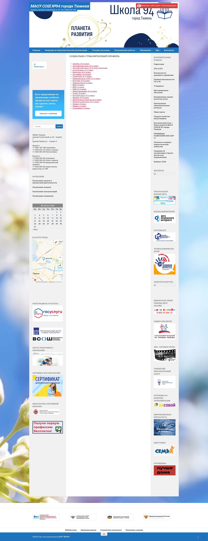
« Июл (35, 229)
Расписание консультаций (44, 191)
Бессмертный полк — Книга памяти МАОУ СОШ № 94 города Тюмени (163, 126)
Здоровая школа (88, 530)
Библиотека (71, 530)
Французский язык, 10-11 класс (86, 102)
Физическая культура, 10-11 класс (87, 100)
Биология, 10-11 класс (82, 72)
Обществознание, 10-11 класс (85, 91)
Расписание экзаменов (42, 196)
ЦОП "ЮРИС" (64, 537)
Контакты (169, 50)
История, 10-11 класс (81, 81)
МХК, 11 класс (78, 87)
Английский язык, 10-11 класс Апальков (90, 68)
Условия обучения (101, 50)
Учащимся (159, 86)
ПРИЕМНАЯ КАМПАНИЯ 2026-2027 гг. (164, 136)
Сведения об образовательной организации (66, 50)
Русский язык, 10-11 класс (84, 95)
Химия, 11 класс (79, 106)
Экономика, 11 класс (81, 108)
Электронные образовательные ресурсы (162, 105)
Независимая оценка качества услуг (163, 98)
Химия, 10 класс (79, 104)
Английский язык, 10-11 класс (85, 66)
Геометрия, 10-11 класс (82, 76)
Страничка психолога (111, 530)
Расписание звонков (41, 187)
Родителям (159, 64)
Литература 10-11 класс (82, 83)
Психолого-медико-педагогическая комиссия (163, 144)
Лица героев (159, 112)
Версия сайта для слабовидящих (159, 5)
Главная (36, 50)
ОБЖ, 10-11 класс (79, 89)
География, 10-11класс (82, 74)
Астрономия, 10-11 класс (83, 70)
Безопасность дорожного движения (164, 74)
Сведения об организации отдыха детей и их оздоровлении (163, 154)
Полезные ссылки (134, 530)
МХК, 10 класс (78, 85)
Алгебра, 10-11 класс (81, 64)
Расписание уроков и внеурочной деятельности (44, 182)
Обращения (145, 50)
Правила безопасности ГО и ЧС (164, 80)
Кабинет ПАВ (160, 162)
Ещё (157, 50)
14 (52, 218)
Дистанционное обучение (161, 91)
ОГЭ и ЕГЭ (158, 68)
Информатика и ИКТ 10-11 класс (86, 78)
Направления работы (124, 50)
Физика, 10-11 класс (81, 97)
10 (35, 218)
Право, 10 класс (79, 93)
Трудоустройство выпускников (162, 117)
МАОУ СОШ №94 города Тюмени (59, 5)
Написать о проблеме (48, 113)
